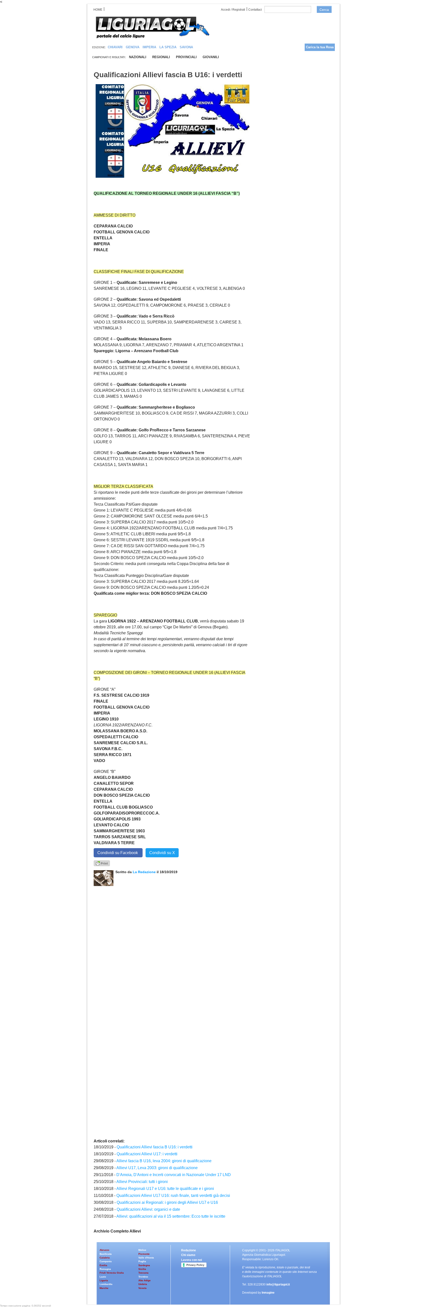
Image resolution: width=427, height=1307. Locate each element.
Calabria (105, 1257)
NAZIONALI (137, 57)
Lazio (103, 1276)
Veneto (142, 1288)
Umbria (142, 1284)
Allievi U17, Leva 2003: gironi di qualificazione (157, 1168)
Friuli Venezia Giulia (112, 1272)
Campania (106, 1261)
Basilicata (106, 1254)
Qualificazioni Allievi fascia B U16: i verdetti (154, 1147)
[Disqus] (173, 948)
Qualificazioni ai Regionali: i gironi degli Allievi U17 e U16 (167, 1202)
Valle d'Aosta (146, 1257)
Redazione (188, 1250)
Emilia (103, 1265)
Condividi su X (162, 853)
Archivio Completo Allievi (117, 1231)
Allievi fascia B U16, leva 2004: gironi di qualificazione (164, 1161)
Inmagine (268, 1292)
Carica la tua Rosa (320, 47)
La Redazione (145, 872)
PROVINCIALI (186, 57)
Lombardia (106, 1284)
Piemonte (144, 1254)
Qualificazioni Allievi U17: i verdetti (147, 1154)
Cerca (324, 10)
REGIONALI (161, 57)
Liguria (104, 1280)
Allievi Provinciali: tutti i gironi (142, 1182)
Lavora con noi (191, 1260)
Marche (104, 1288)
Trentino (143, 1276)
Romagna (105, 1269)
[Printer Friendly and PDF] (102, 863)
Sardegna (144, 1265)
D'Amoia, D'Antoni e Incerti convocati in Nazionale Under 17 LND (173, 1175)
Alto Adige (144, 1280)
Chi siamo (188, 1255)
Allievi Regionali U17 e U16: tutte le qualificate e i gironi (165, 1188)
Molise (142, 1250)
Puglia (142, 1261)
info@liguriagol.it (278, 1284)
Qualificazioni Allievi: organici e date (148, 1209)
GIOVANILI (211, 57)
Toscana (143, 1272)
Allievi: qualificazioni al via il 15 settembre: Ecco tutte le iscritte (170, 1216)
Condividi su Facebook (118, 853)
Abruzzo (104, 1250)
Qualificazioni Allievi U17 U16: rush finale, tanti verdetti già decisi (173, 1195)
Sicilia (142, 1269)
